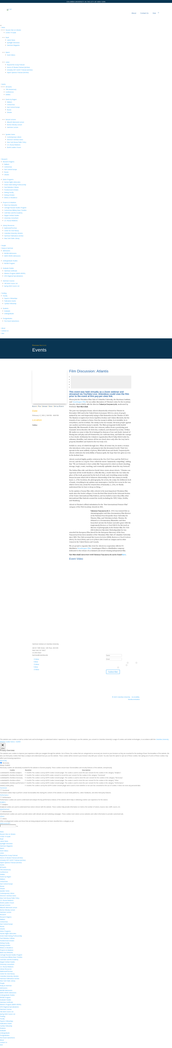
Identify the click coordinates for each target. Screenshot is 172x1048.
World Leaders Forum (14, 147)
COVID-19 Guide (11, 33)
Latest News (11, 40)
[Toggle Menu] (1, 25)
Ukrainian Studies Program (128, 668)
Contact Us (144, 13)
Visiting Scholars (9, 195)
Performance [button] (4, 795)
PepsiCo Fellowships (10, 298)
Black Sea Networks (10, 205)
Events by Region (11, 99)
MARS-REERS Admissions (12, 256)
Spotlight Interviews (13, 43)
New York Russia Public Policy (16, 142)
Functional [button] (3, 788)
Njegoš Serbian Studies (11, 215)
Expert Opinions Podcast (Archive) (18, 72)
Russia (9, 110)
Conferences (10, 92)
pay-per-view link (103, 396)
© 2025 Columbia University (121, 697)
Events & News (111, 663)
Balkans (9, 102)
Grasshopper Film (79, 402)
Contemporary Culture (14, 137)
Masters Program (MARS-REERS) (14, 273)
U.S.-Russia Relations (13, 145)
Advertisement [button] (4, 809)
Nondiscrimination (134, 699)
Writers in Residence (10, 198)
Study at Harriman (7, 248)
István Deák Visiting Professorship (15, 185)
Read (7, 37)
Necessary (5, 763)
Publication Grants (10, 301)
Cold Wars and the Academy (13, 213)
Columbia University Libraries (13, 233)
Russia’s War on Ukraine (13, 30)
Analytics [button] (3, 802)
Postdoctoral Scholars (11, 190)
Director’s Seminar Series (15, 140)
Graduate (7, 311)
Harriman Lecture (12, 127)
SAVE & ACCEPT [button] (5, 823)
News (3, 27)
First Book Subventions (11, 321)
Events (3, 84)
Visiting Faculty (9, 192)
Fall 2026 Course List (11, 283)
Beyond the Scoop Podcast (16, 65)
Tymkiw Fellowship (10, 303)
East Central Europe (13, 107)
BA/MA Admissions (10, 253)
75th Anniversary (11, 89)
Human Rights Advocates (12, 182)
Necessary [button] (3, 760)
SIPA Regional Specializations (13, 276)
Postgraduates (7, 318)
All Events (9, 87)
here (124, 555)
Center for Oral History (11, 231)
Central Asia (11, 105)
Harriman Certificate (10, 271)
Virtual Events (59, 406)
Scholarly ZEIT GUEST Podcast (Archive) (20, 70)
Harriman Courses (8, 281)
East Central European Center (115, 665)
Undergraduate (9, 313)
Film (39, 406)
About (134, 13)
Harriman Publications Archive (13, 236)
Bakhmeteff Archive (10, 228)
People (3, 245)
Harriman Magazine (13, 45)
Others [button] (2, 816)
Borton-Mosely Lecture (14, 125)
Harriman (132, 663)
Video (50, 406)
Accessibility (135, 697)
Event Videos (11, 55)
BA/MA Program (9, 263)
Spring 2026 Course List (11, 286)
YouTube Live (90, 394)
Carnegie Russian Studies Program (15, 208)
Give (154, 13)
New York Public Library (11, 238)
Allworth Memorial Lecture (15, 122)
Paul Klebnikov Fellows (11, 187)
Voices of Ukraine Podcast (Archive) (18, 67)
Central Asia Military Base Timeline (15, 210)
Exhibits (8, 94)
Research (4, 159)
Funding (3, 293)
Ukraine (9, 112)
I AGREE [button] (18, 742)
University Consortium (11, 218)
